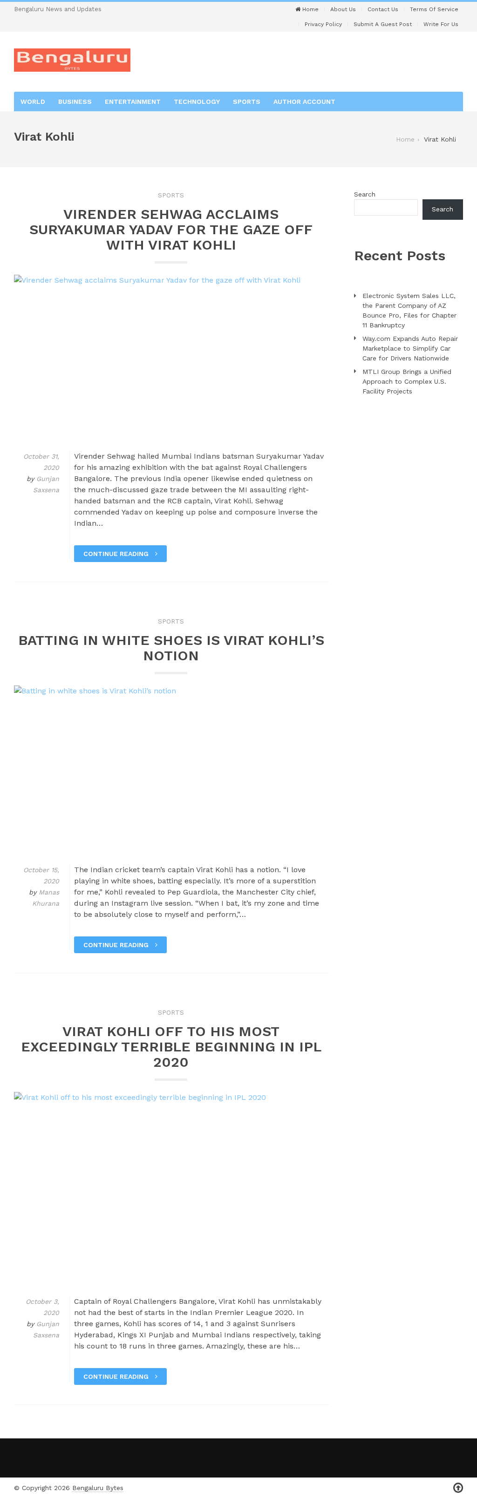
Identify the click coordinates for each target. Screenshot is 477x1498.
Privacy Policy (323, 24)
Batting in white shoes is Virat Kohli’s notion (171, 648)
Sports (246, 101)
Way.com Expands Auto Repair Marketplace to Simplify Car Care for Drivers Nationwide (410, 348)
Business (75, 101)
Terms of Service (434, 9)
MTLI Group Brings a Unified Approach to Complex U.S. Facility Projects (406, 381)
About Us (343, 9)
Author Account (304, 101)
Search (364, 194)
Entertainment (133, 101)
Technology (197, 101)
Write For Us (440, 24)
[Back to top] (458, 1488)
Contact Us (383, 9)
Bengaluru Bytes (97, 1487)
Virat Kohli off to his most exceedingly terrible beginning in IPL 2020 (171, 1046)
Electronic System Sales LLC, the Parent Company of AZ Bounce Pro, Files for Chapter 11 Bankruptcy (409, 310)
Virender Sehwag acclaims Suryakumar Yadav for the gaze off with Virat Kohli (171, 229)
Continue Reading (116, 553)
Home (309, 9)
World (32, 101)
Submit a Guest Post (383, 24)
